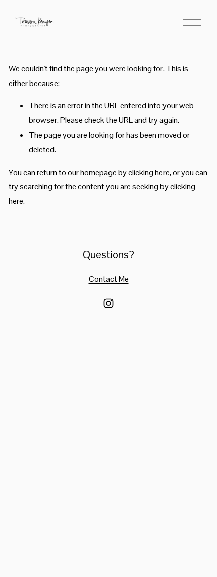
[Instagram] (108, 303)
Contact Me (109, 279)
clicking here (149, 172)
